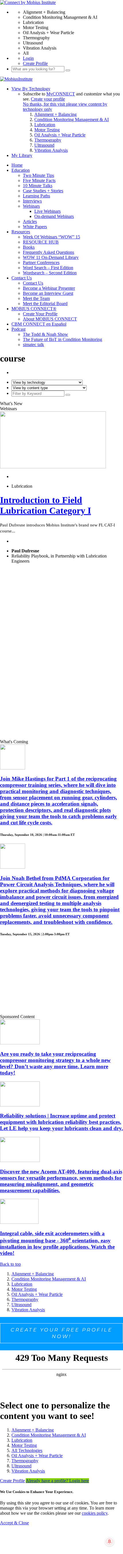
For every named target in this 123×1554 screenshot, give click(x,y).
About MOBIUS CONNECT (50, 318)
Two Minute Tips (38, 175)
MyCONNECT (60, 93)
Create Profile (35, 63)
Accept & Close (14, 1522)
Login (28, 58)
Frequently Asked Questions (48, 252)
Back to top (10, 1264)
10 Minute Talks (37, 185)
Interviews (32, 201)
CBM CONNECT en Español (38, 324)
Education (20, 170)
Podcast (18, 329)
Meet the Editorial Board (45, 303)
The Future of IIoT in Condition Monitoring (62, 339)
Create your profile (48, 99)
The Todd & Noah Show (45, 334)
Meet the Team (36, 298)
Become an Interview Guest (48, 293)
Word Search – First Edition (48, 267)
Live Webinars (47, 211)
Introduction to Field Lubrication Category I (45, 505)
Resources (20, 231)
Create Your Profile (40, 313)
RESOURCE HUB (41, 242)
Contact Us (21, 277)
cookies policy (95, 1513)
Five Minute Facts (39, 180)
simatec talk (33, 344)
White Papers (35, 226)
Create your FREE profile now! (61, 1333)
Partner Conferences (41, 262)
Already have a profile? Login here (57, 1480)
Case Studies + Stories (43, 190)
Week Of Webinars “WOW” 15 (51, 236)
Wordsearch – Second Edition (50, 272)
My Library (21, 155)
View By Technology (30, 88)
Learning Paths (36, 195)
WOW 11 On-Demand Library (51, 257)
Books (29, 247)
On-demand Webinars (54, 216)
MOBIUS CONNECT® (33, 308)
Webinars (31, 206)
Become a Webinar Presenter (49, 288)
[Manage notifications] (109, 1541)
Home (17, 165)
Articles (30, 221)
